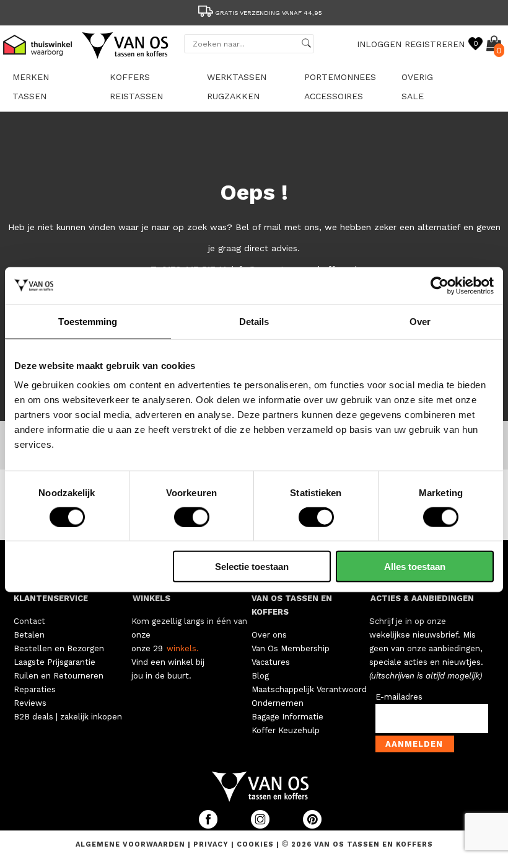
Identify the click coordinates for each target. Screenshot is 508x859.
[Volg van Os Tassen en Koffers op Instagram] (261, 825)
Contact (29, 621)
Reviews (30, 703)
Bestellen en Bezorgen (59, 648)
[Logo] (125, 56)
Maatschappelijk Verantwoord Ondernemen (309, 696)
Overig (417, 77)
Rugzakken (233, 96)
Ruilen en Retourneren (58, 675)
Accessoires (333, 96)
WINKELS (151, 598)
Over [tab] (420, 321)
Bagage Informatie (287, 716)
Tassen (29, 96)
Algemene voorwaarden (132, 844)
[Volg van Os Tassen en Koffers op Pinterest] (312, 825)
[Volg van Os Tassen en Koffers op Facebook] (209, 825)
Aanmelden (414, 744)
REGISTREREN (435, 44)
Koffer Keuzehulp (286, 730)
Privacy (212, 844)
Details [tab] (254, 321)
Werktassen (236, 77)
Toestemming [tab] (87, 321)
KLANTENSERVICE (51, 598)
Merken (30, 77)
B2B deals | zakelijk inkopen (68, 716)
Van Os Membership (291, 648)
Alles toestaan (414, 566)
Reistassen (136, 96)
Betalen (29, 634)
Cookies (255, 844)
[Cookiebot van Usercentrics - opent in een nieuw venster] (439, 285)
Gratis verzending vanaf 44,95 (268, 12)
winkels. (183, 648)
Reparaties (35, 689)
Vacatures (271, 662)
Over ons (269, 634)
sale (412, 96)
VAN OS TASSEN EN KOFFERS (292, 605)
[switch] (191, 517)
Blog (260, 675)
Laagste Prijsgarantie (54, 662)
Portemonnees (340, 77)
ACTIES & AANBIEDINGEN (422, 598)
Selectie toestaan (252, 566)
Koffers (130, 77)
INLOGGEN (379, 44)
